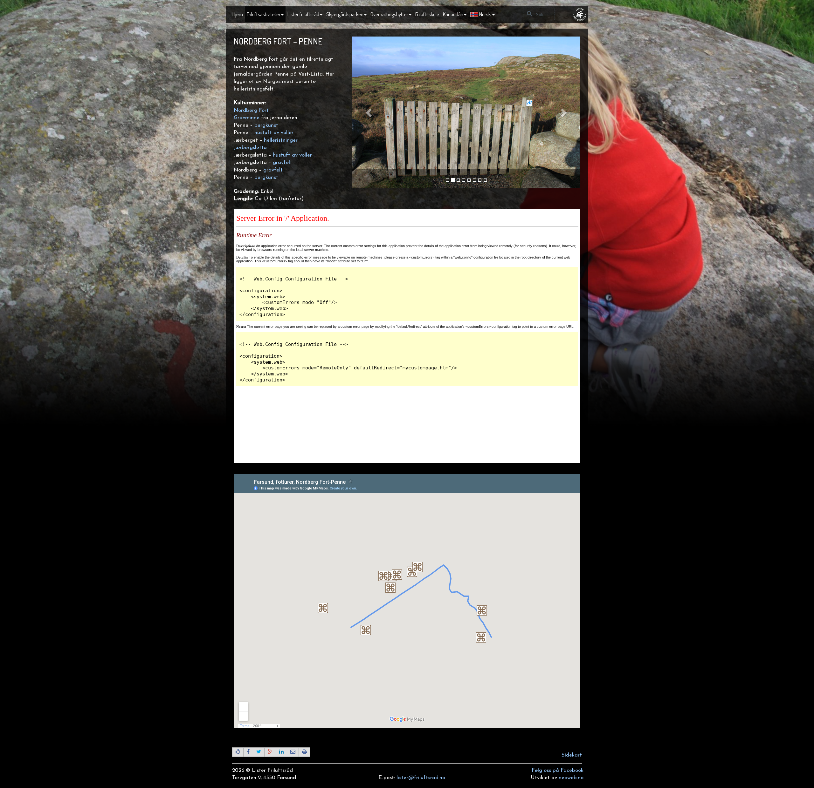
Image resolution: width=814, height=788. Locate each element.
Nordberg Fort (251, 110)
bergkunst (266, 125)
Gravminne (246, 117)
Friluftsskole (427, 14)
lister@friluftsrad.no (421, 777)
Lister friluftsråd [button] (303, 14)
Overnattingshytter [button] (389, 14)
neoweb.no (571, 777)
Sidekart (572, 755)
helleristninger (281, 140)
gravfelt (281, 162)
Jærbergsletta (250, 147)
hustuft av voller (273, 132)
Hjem (237, 14)
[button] (482, 14)
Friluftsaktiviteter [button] (263, 14)
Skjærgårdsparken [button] (344, 14)
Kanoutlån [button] (453, 14)
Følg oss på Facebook (557, 770)
